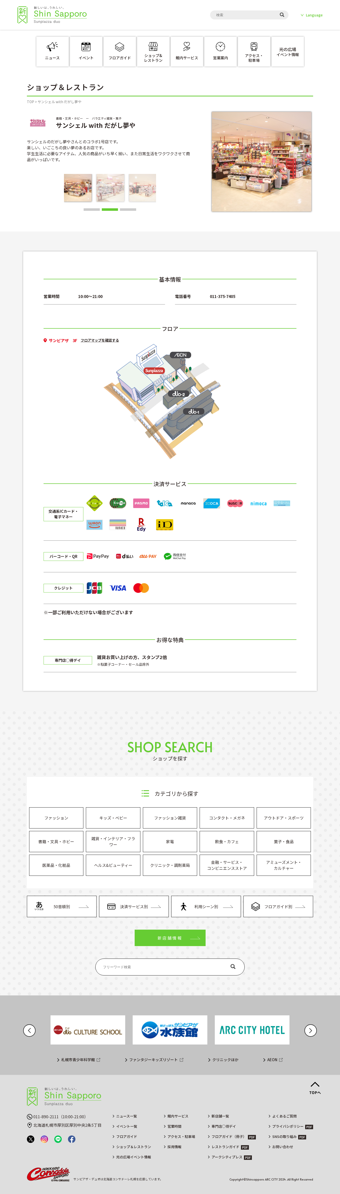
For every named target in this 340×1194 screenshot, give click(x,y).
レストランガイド (225, 1146)
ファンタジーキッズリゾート (153, 1059)
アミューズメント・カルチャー (284, 865)
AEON (272, 1059)
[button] (92, 209)
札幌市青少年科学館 (78, 1059)
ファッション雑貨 (170, 818)
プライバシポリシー (288, 1126)
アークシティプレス (227, 1156)
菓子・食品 (284, 841)
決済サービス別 (134, 906)
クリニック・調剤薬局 (170, 865)
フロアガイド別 (278, 906)
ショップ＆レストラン (133, 1146)
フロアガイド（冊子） (229, 1136)
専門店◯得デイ (224, 1126)
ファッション (56, 818)
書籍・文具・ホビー (56, 841)
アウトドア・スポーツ (284, 818)
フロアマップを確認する (100, 340)
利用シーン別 (206, 906)
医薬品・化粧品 (56, 865)
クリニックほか (225, 1059)
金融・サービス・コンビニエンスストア (227, 865)
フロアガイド (126, 1136)
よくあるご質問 (284, 1116)
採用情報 (174, 1146)
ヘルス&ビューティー (113, 865)
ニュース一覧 (126, 1116)
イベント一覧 (126, 1126)
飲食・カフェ (227, 841)
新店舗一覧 (220, 1116)
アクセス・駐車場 (181, 1136)
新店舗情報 (170, 938)
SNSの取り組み (284, 1136)
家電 (170, 841)
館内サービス (178, 1116)
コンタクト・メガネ (227, 818)
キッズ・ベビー (113, 818)
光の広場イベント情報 (133, 1156)
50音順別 (62, 906)
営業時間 (174, 1126)
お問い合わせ (282, 1146)
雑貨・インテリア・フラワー (113, 841)
